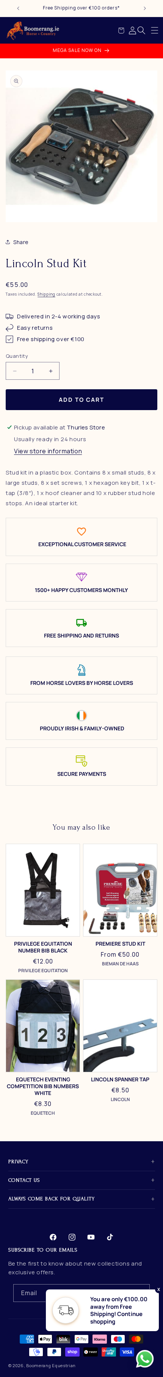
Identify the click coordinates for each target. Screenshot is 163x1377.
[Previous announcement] (18, 8)
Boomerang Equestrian (51, 1365)
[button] (154, 30)
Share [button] (21, 242)
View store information (48, 451)
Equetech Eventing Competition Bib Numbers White (43, 1086)
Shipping (46, 294)
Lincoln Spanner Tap (120, 1079)
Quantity (17, 355)
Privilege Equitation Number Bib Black (43, 947)
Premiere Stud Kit (120, 943)
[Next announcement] (144, 8)
